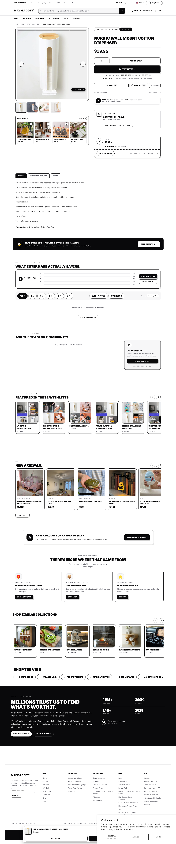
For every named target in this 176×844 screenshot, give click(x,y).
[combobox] (61, 409)
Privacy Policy (126, 829)
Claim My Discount (88, 434)
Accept (135, 837)
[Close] (121, 376)
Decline (159, 837)
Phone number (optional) (66, 403)
